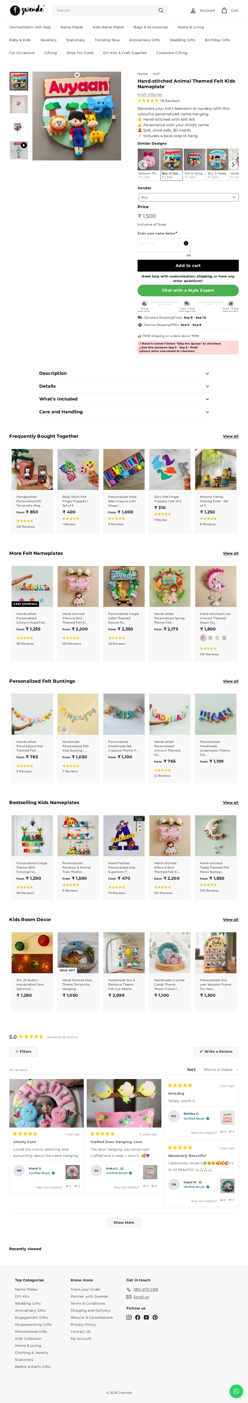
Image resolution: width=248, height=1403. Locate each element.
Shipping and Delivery (90, 1310)
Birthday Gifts (217, 40)
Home (143, 74)
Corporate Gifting (171, 53)
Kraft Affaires (150, 94)
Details (47, 386)
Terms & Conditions (88, 1303)
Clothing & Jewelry (31, 1352)
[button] (158, 101)
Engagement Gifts (31, 1317)
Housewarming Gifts (33, 1324)
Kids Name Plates (108, 27)
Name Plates (72, 27)
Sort (192, 1069)
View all (231, 436)
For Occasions (22, 53)
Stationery (75, 40)
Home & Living (191, 27)
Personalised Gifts (31, 1331)
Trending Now (107, 40)
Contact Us (81, 1331)
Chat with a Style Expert (188, 290)
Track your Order (86, 1289)
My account (81, 1338)
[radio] (172, 165)
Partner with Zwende (89, 1296)
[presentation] (143, 165)
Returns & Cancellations (92, 1317)
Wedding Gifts (182, 40)
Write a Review (221, 1052)
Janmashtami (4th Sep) (30, 27)
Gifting (50, 53)
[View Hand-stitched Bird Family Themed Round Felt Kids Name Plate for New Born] (227, 1186)
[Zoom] (76, 116)
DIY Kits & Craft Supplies (125, 53)
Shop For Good (80, 53)
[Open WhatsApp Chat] (236, 1391)
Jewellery (48, 40)
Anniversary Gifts (144, 40)
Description (53, 373)
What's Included (58, 399)
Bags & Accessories (151, 27)
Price (143, 206)
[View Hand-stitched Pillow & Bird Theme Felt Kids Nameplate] (150, 1172)
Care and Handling (61, 412)
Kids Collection (28, 1338)
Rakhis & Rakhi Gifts (33, 1366)
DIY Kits (22, 1296)
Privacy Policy (83, 1324)
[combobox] (110, 11)
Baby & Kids (19, 40)
